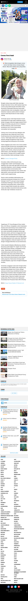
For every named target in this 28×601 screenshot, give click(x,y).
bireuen (16, 472)
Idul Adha (16, 497)
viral (2, 578)
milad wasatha (17, 532)
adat (15, 459)
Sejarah (16, 560)
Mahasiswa (3, 528)
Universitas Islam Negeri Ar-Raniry (20, 572)
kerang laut (4, 517)
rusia (15, 556)
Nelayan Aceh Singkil (19, 538)
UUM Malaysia (4, 576)
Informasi (3, 502)
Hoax (2, 495)
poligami (16, 549)
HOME (15, 495)
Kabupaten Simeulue (19, 512)
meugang (3, 532)
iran (2, 508)
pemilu (2, 543)
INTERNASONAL (17, 506)
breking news (17, 474)
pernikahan (17, 545)
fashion (2, 485)
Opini (2, 541)
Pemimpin (16, 543)
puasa (15, 553)
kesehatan (16, 517)
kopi (2, 521)
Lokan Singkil (17, 525)
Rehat (15, 555)
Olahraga (3, 540)
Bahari (2, 467)
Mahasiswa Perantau (19, 528)
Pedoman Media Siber (14, 590)
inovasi (2, 504)
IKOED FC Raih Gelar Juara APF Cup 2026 (11, 436)
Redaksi (7, 590)
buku (15, 476)
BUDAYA (2, 476)
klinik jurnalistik (5, 519)
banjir (15, 467)
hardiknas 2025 (4, 493)
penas (2, 545)
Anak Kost (16, 463)
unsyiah (3, 574)
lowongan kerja (18, 527)
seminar (3, 562)
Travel (15, 568)
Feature (16, 485)
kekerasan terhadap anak (7, 515)
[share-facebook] (3, 5)
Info (2, 500)
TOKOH (2, 568)
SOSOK (15, 562)
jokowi (2, 510)
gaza (2, 489)
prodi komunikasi (18, 551)
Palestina (16, 541)
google (15, 489)
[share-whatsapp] (9, 5)
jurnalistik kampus (5, 512)
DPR (15, 482)
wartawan (3, 582)
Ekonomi (3, 483)
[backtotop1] (27, 592)
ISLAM (15, 508)
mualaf (2, 536)
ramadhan (3, 555)
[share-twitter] (6, 5)
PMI (1, 549)
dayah (2, 482)
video (15, 576)
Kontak (20, 590)
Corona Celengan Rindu (11, 158)
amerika (3, 463)
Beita (15, 470)
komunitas (16, 519)
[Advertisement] (14, 37)
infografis (16, 500)
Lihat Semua (14, 393)
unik (2, 571)
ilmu (15, 498)
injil (15, 502)
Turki (2, 570)
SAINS (15, 558)
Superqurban (17, 564)
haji (15, 491)
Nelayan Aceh (4, 538)
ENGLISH (16, 483)
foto (2, 487)
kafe (15, 513)
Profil (2, 553)
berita (5, 402)
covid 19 (3, 480)
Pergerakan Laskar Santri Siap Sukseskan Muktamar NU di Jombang (10, 446)
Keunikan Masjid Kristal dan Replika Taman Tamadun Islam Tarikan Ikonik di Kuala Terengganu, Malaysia (11, 429)
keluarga (16, 515)
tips (15, 566)
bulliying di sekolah (5, 478)
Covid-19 (16, 480)
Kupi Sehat (3, 523)
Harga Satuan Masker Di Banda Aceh (14, 283)
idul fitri (3, 498)
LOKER (2, 527)
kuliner (16, 521)
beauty (2, 470)
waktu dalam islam (18, 578)
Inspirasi (16, 504)
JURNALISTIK (17, 510)
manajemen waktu (5, 530)
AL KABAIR (3, 461)
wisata (15, 582)
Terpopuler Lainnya (14, 452)
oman (15, 540)
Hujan (2, 497)
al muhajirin (17, 461)
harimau (16, 493)
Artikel (3, 288)
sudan (2, 564)
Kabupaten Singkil (5, 513)
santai (2, 560)
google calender (5, 491)
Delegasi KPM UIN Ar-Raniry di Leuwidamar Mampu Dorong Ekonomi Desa (10, 411)
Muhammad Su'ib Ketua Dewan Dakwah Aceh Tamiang (14, 294)
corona (16, 478)
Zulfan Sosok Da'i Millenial (9, 418)
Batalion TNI (17, 468)
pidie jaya (16, 547)
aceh (2, 459)
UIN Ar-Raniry (17, 570)
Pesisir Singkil (4, 547)
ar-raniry (3, 465)
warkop (16, 580)
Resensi (2, 556)
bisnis (2, 474)
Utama (15, 574)
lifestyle (16, 523)
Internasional (4, 506)
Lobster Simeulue (5, 525)
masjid (15, 530)
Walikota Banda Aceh (6, 580)
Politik (2, 551)
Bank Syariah (4, 468)
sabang (2, 558)
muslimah (16, 536)
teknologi (3, 566)
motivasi (3, 534)
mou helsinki (17, 534)
